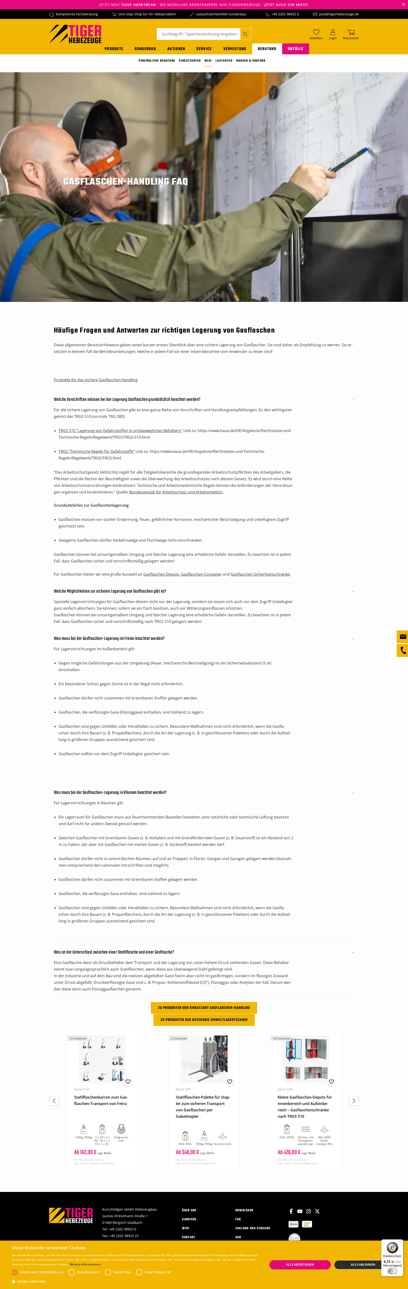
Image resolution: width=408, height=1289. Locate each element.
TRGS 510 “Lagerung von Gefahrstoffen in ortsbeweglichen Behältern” (121, 430)
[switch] (392, 1271)
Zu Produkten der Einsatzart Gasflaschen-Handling (204, 1008)
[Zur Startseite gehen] (75, 33)
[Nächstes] (354, 1101)
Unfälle (295, 49)
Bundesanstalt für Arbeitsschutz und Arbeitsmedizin (176, 492)
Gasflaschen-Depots (161, 574)
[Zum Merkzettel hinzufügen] (128, 1081)
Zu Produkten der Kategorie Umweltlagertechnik (204, 1020)
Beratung (267, 49)
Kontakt (188, 1237)
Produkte (114, 49)
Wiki (185, 1228)
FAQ (238, 1219)
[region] (204, 1101)
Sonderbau (145, 49)
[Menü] (400, 1242)
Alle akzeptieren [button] (300, 1265)
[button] (136, 1281)
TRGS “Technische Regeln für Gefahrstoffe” (97, 451)
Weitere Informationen (85, 1264)
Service (204, 49)
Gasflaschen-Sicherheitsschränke (260, 574)
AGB (238, 1237)
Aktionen (176, 49)
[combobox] (198, 34)
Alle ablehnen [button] (363, 1265)
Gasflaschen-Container (201, 574)
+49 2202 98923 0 (285, 14)
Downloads (244, 1210)
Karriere (189, 1219)
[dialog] (204, 1265)
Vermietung (234, 49)
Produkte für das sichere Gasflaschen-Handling (96, 379)
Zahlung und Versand (252, 1228)
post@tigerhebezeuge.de (339, 14)
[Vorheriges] (54, 1101)
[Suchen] (245, 34)
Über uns (189, 1210)
